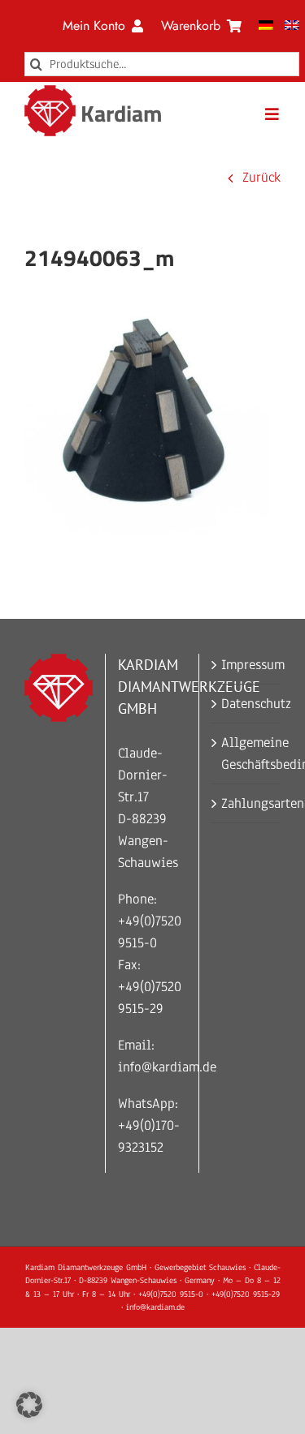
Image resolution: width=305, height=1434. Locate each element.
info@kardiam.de (167, 1067)
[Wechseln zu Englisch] (292, 26)
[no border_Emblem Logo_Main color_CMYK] (50, 92)
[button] (29, 1405)
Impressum (246, 664)
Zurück (261, 177)
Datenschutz (246, 703)
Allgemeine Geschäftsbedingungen (246, 753)
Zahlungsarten (246, 803)
